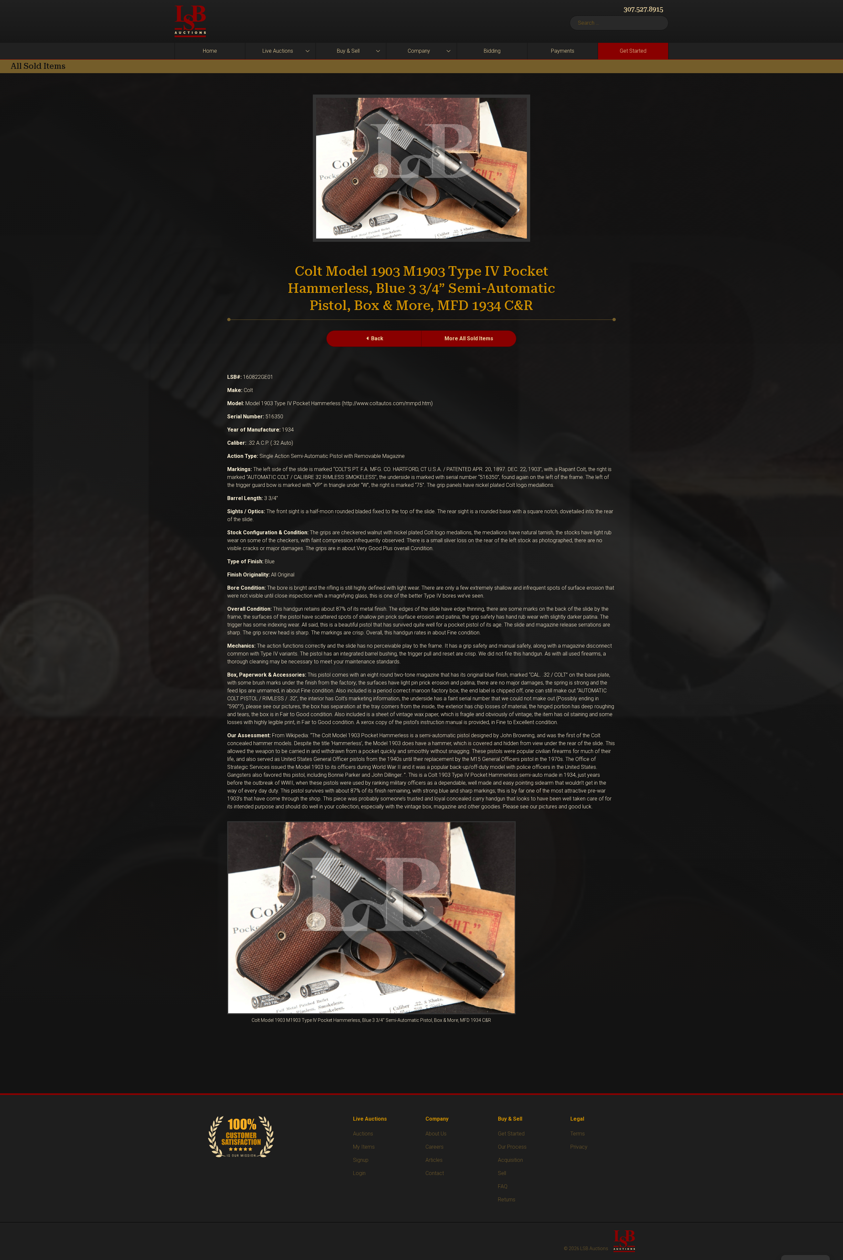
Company (419, 51)
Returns (506, 1199)
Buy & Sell (348, 51)
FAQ (502, 1186)
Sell (502, 1173)
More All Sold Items (469, 338)
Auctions (363, 1134)
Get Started (633, 51)
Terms (577, 1134)
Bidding (492, 51)
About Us (436, 1134)
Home (210, 51)
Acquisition (510, 1160)
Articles (434, 1160)
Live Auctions (277, 51)
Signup (360, 1160)
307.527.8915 (643, 9)
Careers (434, 1147)
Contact (434, 1173)
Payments (562, 51)
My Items (364, 1147)
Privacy (578, 1147)
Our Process (512, 1147)
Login (359, 1173)
